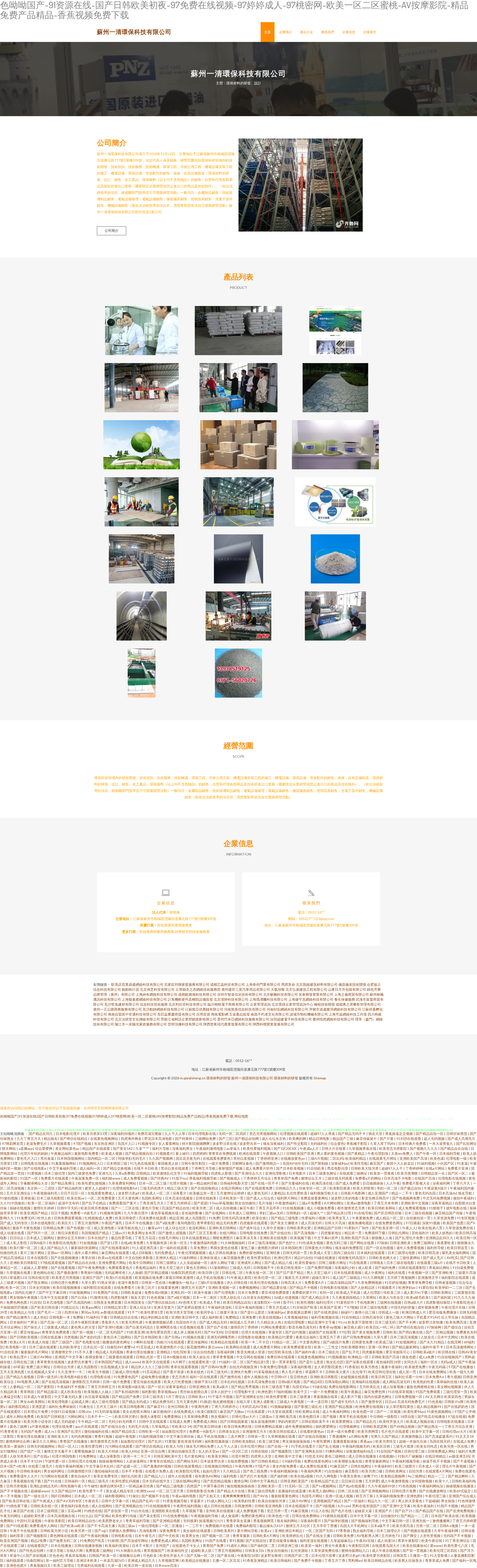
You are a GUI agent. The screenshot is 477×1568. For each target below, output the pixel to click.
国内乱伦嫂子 (26, 1292)
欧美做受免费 (415, 1367)
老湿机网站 (198, 1228)
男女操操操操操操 (296, 1441)
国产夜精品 (356, 1153)
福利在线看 (397, 1272)
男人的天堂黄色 (410, 1501)
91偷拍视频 (9, 1198)
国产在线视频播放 (65, 1258)
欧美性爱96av (414, 1411)
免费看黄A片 (314, 1282)
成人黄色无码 (258, 1193)
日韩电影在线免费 (253, 1233)
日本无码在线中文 (156, 1481)
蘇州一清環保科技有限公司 (134, 31)
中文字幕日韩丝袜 (180, 1436)
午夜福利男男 (311, 1471)
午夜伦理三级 (436, 1496)
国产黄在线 (226, 1555)
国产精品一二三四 (414, 1516)
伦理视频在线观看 (294, 1133)
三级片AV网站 (41, 1357)
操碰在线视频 (20, 1208)
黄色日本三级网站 (117, 1337)
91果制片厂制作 (357, 1228)
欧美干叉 (300, 1392)
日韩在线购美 (206, 1198)
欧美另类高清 (403, 1526)
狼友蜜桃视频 (223, 1401)
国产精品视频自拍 (139, 1153)
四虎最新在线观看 (254, 1223)
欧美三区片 (146, 1287)
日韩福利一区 (75, 1481)
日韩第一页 (256, 1436)
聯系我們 (327, 32)
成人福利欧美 (212, 1317)
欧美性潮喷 (305, 1302)
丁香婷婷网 (414, 1168)
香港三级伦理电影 (261, 1491)
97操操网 (434, 1327)
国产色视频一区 (79, 1228)
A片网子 (179, 1362)
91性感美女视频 (311, 1243)
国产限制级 (320, 1163)
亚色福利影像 (192, 1213)
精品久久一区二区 (381, 1501)
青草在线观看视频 (184, 1367)
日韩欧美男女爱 (299, 1228)
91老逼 (462, 1163)
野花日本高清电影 (158, 1138)
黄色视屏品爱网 (299, 1312)
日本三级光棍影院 (51, 1198)
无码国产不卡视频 (457, 1536)
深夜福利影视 (301, 1367)
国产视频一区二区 (216, 1536)
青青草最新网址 (377, 1461)
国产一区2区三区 (235, 1451)
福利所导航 (436, 1248)
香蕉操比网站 (439, 1267)
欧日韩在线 (447, 1352)
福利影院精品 (19, 1406)
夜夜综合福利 (306, 1337)
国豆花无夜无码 (188, 1158)
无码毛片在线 (139, 1426)
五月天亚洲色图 (12, 1372)
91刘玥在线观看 (409, 1138)
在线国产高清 (425, 1178)
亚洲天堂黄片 (164, 1307)
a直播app (26, 1148)
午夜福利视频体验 (284, 1471)
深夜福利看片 (311, 1521)
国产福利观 (443, 1297)
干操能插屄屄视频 (14, 1307)
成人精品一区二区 (390, 1218)
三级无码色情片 (152, 1188)
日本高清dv (447, 1193)
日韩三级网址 (167, 1263)
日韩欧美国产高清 (385, 1357)
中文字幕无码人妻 (68, 1397)
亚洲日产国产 (93, 1277)
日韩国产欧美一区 (103, 1555)
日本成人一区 (429, 1466)
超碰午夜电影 (126, 1436)
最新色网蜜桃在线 (420, 1387)
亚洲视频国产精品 (327, 1501)
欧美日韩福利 (281, 1560)
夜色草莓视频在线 (165, 1213)
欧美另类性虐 (132, 1322)
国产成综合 (453, 1327)
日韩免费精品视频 (268, 1426)
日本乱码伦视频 (232, 1382)
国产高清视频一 (306, 1233)
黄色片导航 (151, 1208)
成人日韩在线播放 (222, 1253)
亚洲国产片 (384, 1511)
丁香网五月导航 (203, 1168)
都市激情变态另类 (351, 1208)
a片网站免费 (359, 1436)
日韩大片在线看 (334, 1148)
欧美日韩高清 (429, 1253)
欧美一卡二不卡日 (255, 1342)
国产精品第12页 (339, 1213)
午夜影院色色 (464, 1302)
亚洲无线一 (421, 1521)
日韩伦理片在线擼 (82, 1461)
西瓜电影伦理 (338, 1168)
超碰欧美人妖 (201, 1550)
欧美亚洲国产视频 (14, 1540)
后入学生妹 (450, 1317)
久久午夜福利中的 (382, 1486)
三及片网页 (236, 1436)
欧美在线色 (196, 1372)
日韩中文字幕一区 (115, 1501)
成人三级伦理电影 (105, 1401)
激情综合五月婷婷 (71, 1238)
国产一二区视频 (388, 1411)
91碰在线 (319, 1387)
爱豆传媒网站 (198, 1342)
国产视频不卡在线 (155, 1496)
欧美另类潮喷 (408, 1173)
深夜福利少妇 (345, 1267)
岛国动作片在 (186, 1322)
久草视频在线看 (18, 1272)
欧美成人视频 (112, 1153)
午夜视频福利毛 (45, 1193)
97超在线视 (457, 1416)
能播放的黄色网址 (116, 1342)
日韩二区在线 (348, 1491)
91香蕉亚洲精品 (255, 1560)
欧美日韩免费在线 (238, 1426)
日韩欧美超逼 (131, 1292)
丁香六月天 (462, 1183)
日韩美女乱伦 (229, 1431)
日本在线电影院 (43, 1223)
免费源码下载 (375, 1233)
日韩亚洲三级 (288, 1545)
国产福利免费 (385, 1267)
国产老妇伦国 (90, 1337)
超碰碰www (40, 1491)
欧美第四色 (453, 1397)
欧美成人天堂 (320, 1253)
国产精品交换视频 (117, 1168)
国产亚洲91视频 (110, 1327)
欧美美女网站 (218, 1456)
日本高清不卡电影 (398, 1178)
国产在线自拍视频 (312, 1436)
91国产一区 (29, 1178)
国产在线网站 (216, 1213)
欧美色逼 (437, 1158)
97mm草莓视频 (221, 1203)
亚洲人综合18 (140, 1307)
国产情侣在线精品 (74, 1138)
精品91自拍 (303, 1258)
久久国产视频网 (161, 1158)
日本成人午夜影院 (38, 1397)
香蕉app (366, 1441)
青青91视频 (103, 1436)
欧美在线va (76, 1198)
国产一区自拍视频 (380, 1248)
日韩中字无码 (68, 1208)
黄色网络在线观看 (64, 1536)
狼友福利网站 (287, 1521)
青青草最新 (242, 1536)
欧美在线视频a (270, 1317)
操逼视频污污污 (211, 1521)
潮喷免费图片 (223, 1238)
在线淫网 (454, 1342)
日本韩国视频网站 (71, 1158)
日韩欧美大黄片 (337, 1372)
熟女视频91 (220, 1416)
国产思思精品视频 (217, 1481)
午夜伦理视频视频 (192, 1253)
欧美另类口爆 (372, 1471)
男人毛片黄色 (292, 1372)
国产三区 (226, 1138)
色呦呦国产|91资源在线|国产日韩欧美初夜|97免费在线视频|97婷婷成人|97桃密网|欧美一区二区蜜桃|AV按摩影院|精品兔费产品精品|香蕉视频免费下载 (117, 1116)
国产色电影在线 (87, 1342)
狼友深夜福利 (274, 1143)
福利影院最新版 (217, 1441)
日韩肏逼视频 (446, 1282)
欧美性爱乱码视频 (126, 1481)
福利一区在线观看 (204, 1377)
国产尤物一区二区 (201, 1555)
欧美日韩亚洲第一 (291, 1267)
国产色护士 (287, 1243)
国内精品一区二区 (101, 1158)
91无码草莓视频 (107, 1411)
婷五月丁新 (365, 1496)
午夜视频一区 (419, 1272)
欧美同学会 (206, 1312)
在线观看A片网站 (439, 1471)
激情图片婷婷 (268, 1248)
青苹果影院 (205, 1223)
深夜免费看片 (170, 1531)
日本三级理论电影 (402, 1253)
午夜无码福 (437, 1367)
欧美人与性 (175, 1446)
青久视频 (454, 1377)
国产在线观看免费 (259, 1188)
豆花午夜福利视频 (249, 1307)
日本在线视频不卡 (299, 1506)
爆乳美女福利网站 (456, 1253)
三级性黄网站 (410, 1258)
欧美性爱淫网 (92, 1446)
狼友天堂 (375, 1133)
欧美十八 (442, 1481)
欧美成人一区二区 (156, 1193)
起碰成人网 (80, 1401)
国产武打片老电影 (254, 1476)
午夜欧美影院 (55, 1521)
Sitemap (320, 1078)
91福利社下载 (97, 1317)
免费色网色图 (17, 1302)
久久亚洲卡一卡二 (72, 1372)
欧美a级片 (221, 1387)
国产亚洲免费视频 (460, 1511)
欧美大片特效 (108, 1451)
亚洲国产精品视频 (339, 1406)
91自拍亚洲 (9, 1352)
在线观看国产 (38, 1545)
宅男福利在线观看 (91, 1565)
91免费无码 (26, 1218)
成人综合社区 (176, 1228)
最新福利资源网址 (85, 1248)
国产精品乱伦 (366, 1421)
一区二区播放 (172, 1526)
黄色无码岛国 (426, 1193)
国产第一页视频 (415, 1550)
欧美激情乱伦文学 (167, 1173)
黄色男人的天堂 (83, 1327)
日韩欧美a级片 (424, 1352)
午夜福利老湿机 (220, 1307)
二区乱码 (336, 1158)
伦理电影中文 (245, 1392)
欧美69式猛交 (460, 1491)
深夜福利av (339, 1163)
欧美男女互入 (339, 1218)
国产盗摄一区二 (128, 1466)
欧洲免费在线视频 (369, 1406)
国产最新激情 (68, 1272)
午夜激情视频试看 (159, 1322)
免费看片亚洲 (458, 1168)
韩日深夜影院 (68, 1233)
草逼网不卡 (314, 1372)
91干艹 (132, 1312)
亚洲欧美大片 (58, 1436)
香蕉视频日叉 (40, 1565)
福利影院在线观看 (455, 1277)
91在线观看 (358, 1263)
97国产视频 (82, 1143)
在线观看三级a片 (430, 1263)
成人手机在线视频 (210, 1277)
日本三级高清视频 (262, 1243)
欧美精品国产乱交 (325, 1481)
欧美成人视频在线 (420, 1421)
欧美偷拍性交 (178, 1550)
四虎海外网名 (131, 1138)
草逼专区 (275, 1332)
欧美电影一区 (16, 1347)
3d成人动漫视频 (286, 1297)
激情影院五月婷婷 (86, 1382)
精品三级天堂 (178, 1188)
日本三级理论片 (388, 1531)
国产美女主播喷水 (284, 1223)
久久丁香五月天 (29, 1138)
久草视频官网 (169, 1560)
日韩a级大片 (414, 1302)
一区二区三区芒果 (170, 1491)
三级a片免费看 (310, 1203)
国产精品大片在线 (231, 1491)
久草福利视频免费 (390, 1496)
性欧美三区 (392, 1292)
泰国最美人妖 (168, 1163)
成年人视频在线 (256, 1377)
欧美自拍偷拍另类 (272, 1501)
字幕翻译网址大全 (34, 1183)
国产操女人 (33, 1327)
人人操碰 (135, 1272)
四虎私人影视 (222, 1173)
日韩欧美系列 (224, 1531)
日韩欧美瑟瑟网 (375, 1426)
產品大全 (306, 32)
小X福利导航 (291, 1461)
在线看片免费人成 (159, 1471)
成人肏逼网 (230, 1516)
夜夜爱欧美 (446, 1243)
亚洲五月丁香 (330, 1337)
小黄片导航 (55, 1550)
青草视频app (168, 1392)
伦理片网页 (240, 1456)
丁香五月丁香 (335, 1560)
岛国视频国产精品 (95, 1233)
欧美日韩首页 (458, 1248)
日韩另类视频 (17, 1486)
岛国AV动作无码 (295, 1163)
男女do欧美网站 (33, 1401)
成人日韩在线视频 (218, 1506)
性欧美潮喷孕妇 (353, 1347)
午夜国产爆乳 (112, 1223)
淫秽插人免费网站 (123, 1531)
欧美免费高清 (456, 1322)
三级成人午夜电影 (291, 1401)
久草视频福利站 (296, 1317)
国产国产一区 (31, 1451)
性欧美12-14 (181, 1426)
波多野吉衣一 (250, 1143)
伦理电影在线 (101, 1377)
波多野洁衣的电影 (345, 1198)
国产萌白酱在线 (411, 1332)
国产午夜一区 (426, 1153)
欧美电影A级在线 (74, 1377)
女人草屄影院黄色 (328, 1367)
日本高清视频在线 (61, 1516)
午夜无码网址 (11, 1516)
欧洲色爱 (265, 1392)
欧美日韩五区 (382, 1377)
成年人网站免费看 (20, 1416)
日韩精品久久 (286, 1188)
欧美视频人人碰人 (98, 1392)
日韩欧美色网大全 (383, 1258)
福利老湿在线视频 (314, 1540)
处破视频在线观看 (355, 1377)
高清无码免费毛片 (411, 1401)
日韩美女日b (255, 1550)
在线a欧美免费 (132, 1243)
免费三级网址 (424, 1243)
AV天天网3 (433, 1397)
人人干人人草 (175, 1133)
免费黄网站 (173, 1416)
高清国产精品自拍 (176, 1208)
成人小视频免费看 (321, 1208)
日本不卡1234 (31, 1461)
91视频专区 (147, 1143)
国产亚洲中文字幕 (397, 1506)
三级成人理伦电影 (126, 1372)
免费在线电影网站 (343, 1387)
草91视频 (236, 1540)
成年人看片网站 (86, 1253)
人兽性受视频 (430, 1536)
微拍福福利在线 (96, 1431)
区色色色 (56, 1555)
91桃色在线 (93, 1511)
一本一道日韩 (318, 1401)
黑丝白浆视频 (244, 1158)
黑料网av (355, 1560)
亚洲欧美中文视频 (415, 1203)
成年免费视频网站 (299, 1426)
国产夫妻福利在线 (295, 1183)
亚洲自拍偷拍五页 (182, 1451)
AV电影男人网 (28, 1382)
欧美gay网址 (92, 1307)
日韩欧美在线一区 (44, 1506)
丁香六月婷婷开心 (225, 1406)
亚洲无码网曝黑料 (221, 1337)
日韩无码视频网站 (41, 1446)
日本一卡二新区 (205, 1297)
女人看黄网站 (169, 1143)
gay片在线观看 (87, 1426)
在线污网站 (228, 1233)
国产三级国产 (62, 1342)
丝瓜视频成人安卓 (114, 1367)
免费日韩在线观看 (281, 1357)
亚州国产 (163, 1545)
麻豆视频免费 (234, 1258)
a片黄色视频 (40, 1426)
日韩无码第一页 (295, 1253)
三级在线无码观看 (338, 1178)
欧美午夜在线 (432, 1540)
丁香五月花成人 (277, 1307)
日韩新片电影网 (353, 1193)
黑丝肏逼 (47, 1158)
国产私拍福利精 (127, 1392)
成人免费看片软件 (259, 1168)
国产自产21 (404, 1511)
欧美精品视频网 (393, 1476)
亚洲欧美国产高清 (413, 1158)
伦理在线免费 (62, 1426)
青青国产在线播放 (74, 1441)
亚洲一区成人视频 (339, 1496)
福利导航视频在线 (325, 1317)
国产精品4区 (313, 1382)
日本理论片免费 (36, 1411)
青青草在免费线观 (222, 1153)
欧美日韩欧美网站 (382, 1208)
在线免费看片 (124, 1287)
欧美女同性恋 (427, 1446)
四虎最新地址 (331, 1233)
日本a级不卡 (380, 1526)
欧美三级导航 (269, 1441)
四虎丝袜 (71, 1312)
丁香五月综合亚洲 (458, 1426)
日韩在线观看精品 (188, 1466)
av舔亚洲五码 (459, 1456)
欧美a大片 (18, 1342)
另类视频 (71, 1337)
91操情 (112, 1540)
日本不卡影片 (143, 1545)
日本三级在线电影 (400, 1263)
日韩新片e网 (454, 1401)
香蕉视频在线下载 (27, 1481)
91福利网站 (188, 1258)
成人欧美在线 (71, 1392)
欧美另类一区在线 (454, 1446)
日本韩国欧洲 (292, 1248)
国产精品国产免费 (126, 1397)
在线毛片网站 (169, 1238)
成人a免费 (427, 1357)
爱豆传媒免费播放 (443, 1312)
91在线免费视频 (176, 1516)
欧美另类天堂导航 (180, 1312)
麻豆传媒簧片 (367, 1138)
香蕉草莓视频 (76, 1555)
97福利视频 (282, 1392)
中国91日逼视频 (63, 1411)
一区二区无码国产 (110, 1332)
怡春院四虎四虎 (183, 1272)
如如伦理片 (212, 1471)
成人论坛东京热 (274, 1138)
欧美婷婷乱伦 (293, 1536)
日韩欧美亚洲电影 (268, 1506)
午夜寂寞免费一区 (85, 1178)
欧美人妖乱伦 (200, 1357)
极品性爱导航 (122, 1238)
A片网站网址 (334, 1203)
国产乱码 (155, 1441)
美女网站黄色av (67, 1148)
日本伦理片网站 (252, 1446)
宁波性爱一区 (55, 1461)
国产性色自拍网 (31, 1550)
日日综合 (17, 1238)
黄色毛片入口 (27, 1158)
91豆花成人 (145, 1347)
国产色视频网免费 (406, 1198)
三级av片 (119, 1233)
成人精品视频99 (429, 1406)
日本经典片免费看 (412, 1143)
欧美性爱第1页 (152, 1312)
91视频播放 (337, 1357)
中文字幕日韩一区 (396, 1521)
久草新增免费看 (196, 1416)
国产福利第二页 (263, 1545)
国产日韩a (172, 1337)
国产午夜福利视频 (94, 1536)
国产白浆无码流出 (139, 1327)
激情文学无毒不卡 (58, 1451)
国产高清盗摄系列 (439, 1436)
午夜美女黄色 (350, 1476)
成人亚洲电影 (104, 1228)
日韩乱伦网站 (399, 1233)
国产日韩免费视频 (357, 1337)
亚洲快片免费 (241, 1372)
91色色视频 (156, 1297)
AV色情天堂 (188, 1302)
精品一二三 (437, 1476)
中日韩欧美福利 (29, 1471)
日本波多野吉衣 (212, 1461)
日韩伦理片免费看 (65, 1282)
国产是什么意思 (252, 1312)
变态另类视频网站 (263, 1133)
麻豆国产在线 (24, 1511)
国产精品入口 (155, 1476)
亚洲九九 (105, 1173)
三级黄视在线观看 (119, 1357)
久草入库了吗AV (383, 1143)
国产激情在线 (231, 1377)
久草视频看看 (60, 1143)
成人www (132, 1362)
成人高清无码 (311, 1223)
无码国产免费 (31, 1431)
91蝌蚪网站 (334, 1451)
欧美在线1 (260, 1218)
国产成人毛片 (433, 1258)
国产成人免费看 (347, 1183)
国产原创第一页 (116, 1511)
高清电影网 (148, 1531)
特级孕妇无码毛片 (132, 1158)
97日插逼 (413, 1223)
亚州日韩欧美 (178, 1406)
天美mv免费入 (402, 1153)
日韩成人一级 (389, 1312)
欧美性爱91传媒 (124, 1516)
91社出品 (85, 1516)
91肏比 (133, 1496)
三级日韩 (161, 1367)
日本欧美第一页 (231, 1198)
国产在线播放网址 (433, 1491)
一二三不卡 (194, 1526)
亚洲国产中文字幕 (69, 1357)
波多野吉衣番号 (79, 1362)
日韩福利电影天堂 (234, 1183)
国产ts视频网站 (324, 1486)
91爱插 (169, 1441)
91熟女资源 (106, 1282)
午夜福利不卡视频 (71, 1387)
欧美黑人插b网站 (322, 1491)
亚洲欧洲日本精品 (289, 1531)
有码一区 (326, 1292)
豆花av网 (74, 1511)
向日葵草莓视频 (97, 1397)
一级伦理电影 (148, 1526)
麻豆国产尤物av (232, 1411)
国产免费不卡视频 (308, 1560)
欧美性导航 (359, 1163)
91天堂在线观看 (280, 1411)
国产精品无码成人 (136, 1401)
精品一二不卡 (402, 1193)
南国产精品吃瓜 (123, 1431)
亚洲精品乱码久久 (440, 1238)
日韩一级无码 (47, 1377)
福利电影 (230, 1476)
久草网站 (369, 1297)
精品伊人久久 (142, 1367)
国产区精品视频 (156, 1272)
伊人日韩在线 (237, 1282)
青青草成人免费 (437, 1560)
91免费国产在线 (106, 1292)
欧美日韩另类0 (126, 1416)
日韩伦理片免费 (404, 1491)
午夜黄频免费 (363, 1218)
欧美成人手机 (210, 1302)
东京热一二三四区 (41, 1188)
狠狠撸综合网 (130, 1555)
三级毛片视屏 (403, 1446)
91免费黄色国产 (126, 1377)
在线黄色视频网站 (104, 1138)
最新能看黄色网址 (285, 1496)
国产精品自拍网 (247, 1138)
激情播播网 (441, 1521)
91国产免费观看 (428, 1392)
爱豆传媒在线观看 (147, 1382)
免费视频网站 (249, 1287)
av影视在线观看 (112, 1312)
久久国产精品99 (64, 1491)
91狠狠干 (436, 1208)
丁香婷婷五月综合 (257, 1178)
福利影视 (149, 1392)
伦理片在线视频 (253, 1332)
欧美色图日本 (309, 1416)
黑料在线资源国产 (366, 1506)
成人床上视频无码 (187, 1332)
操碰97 (347, 1312)
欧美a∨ (267, 1531)
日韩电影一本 (60, 1317)
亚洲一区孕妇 (379, 1347)
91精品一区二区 (284, 1342)
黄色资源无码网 (189, 1441)
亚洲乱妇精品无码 (44, 1486)
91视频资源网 (111, 1213)
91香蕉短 (352, 1367)
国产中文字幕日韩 (53, 1292)
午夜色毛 (92, 1501)
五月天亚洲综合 (18, 1193)
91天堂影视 (439, 1555)
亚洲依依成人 (210, 1258)
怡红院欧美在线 (280, 1352)
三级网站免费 (206, 1138)
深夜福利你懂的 (122, 1133)
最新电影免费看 (86, 1153)
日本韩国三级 (117, 1163)
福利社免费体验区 (62, 1406)
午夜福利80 (383, 1466)
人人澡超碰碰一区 (194, 1263)
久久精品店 (232, 1471)
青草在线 (88, 1258)
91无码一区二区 (297, 1486)
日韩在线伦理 (39, 1277)
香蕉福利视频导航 (203, 1178)
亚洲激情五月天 (254, 1431)
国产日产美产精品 (290, 1272)
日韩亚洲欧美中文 (168, 1456)
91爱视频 (34, 1173)
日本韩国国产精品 (108, 1362)
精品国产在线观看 (96, 1148)
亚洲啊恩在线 (167, 1327)
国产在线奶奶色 (456, 1406)
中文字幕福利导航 (63, 1168)
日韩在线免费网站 (306, 1516)
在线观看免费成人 (101, 1193)
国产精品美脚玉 (63, 1183)
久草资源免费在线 (459, 1228)
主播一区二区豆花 (226, 1560)
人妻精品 (277, 1193)
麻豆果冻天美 (247, 1238)
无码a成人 (448, 1362)
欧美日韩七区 (209, 1272)
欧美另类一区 (81, 1531)
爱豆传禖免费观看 (275, 1292)
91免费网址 (88, 1456)
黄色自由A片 (81, 1476)
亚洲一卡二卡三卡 (137, 1456)
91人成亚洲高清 (145, 1248)
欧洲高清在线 (322, 1183)
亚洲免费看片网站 (112, 1263)
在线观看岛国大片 (386, 1545)
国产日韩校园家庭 (234, 1421)
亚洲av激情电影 (359, 1203)
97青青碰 (343, 1531)
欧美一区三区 (16, 1287)
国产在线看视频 (63, 1267)
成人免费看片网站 (267, 1347)
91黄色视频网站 (439, 1411)
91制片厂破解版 (410, 1456)
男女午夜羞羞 (335, 1545)
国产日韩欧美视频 (24, 1337)
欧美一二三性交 (326, 1347)
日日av (390, 1401)
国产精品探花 (47, 1392)
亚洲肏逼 (28, 1198)
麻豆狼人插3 (354, 1327)
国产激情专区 (372, 1401)
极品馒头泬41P (271, 1526)
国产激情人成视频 (172, 1233)
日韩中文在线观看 (153, 1421)
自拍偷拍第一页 (418, 1218)
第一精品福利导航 (204, 1183)
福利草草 (17, 1536)
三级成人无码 (240, 1267)
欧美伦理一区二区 (268, 1277)
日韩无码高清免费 (236, 1218)
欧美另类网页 (368, 1431)
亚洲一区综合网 (153, 1451)
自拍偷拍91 (389, 1516)
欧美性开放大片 (391, 1421)
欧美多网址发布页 (142, 1233)
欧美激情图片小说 (170, 1347)
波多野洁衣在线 (225, 1143)
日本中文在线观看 (54, 1297)
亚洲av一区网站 (59, 1253)
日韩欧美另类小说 (54, 1531)
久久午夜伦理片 (136, 1213)
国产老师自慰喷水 (191, 1307)
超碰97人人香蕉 (323, 1133)
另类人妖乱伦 (230, 1297)
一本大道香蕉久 (441, 1143)
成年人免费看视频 (410, 1248)
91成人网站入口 (219, 1501)
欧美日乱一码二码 (380, 1327)
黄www (436, 1545)
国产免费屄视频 (319, 1267)
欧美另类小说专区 (38, 1421)
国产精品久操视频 (20, 1377)
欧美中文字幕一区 (426, 1431)
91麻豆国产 (339, 1466)
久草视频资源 (157, 1243)
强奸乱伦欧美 (131, 1476)
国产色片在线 (342, 1511)
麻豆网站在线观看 (115, 1253)
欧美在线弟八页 (430, 1228)
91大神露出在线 (129, 1550)
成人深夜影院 (110, 1456)
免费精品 (232, 1317)
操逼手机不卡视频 (437, 1461)
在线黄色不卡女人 (186, 1545)
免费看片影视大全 (416, 1183)
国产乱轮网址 (466, 1143)
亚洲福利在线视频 (366, 1382)
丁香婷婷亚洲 (267, 1158)
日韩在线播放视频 (88, 1545)
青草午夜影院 (408, 1540)
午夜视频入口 (273, 1153)
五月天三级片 (107, 1406)
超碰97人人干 (392, 1168)
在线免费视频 (238, 1461)
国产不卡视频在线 (14, 1491)
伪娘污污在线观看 (171, 1342)
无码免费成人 (165, 1253)
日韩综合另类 (64, 1367)
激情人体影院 (151, 1416)
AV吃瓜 (452, 1258)
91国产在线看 (216, 1540)
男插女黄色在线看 (224, 1248)
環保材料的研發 (218, 1078)
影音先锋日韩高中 (375, 1198)
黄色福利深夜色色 (75, 1506)
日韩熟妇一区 (297, 1213)
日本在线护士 (98, 1238)
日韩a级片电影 (289, 1382)
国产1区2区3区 (286, 1148)
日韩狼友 (377, 1263)
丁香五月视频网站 (228, 1550)
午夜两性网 (200, 1406)
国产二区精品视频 (440, 1332)
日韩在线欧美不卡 (315, 1421)
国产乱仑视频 (329, 1446)
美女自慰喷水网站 (136, 1411)
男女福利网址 (54, 1471)
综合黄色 (337, 1143)
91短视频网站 (80, 1292)
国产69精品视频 (402, 1426)
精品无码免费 (227, 1223)
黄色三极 (248, 1248)
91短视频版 (89, 1243)
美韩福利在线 (447, 1382)
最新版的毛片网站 (35, 1352)
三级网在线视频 (389, 1302)
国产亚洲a (102, 1516)
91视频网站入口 (91, 1163)
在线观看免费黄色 (217, 1158)
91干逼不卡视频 (221, 1397)
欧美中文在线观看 (156, 1362)
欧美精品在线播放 (196, 1560)
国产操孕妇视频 (336, 1521)
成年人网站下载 (222, 1263)
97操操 (382, 1243)
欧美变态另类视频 (66, 1277)
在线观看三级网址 (353, 1173)
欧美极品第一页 (201, 1193)
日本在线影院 (38, 1258)
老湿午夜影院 (128, 1282)
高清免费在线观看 (153, 1218)
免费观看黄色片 (120, 1267)
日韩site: (85, 1411)
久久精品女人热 (269, 1322)
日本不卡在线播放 (139, 1223)
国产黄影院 (46, 1387)
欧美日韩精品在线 (378, 1560)
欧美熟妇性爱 (424, 1382)
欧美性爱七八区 (456, 1545)
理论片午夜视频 (454, 1466)
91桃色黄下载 (17, 1506)
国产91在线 (53, 1481)
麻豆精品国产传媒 (449, 1213)
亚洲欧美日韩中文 (185, 1317)
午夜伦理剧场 (378, 1153)
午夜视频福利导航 (205, 1516)
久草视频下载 (193, 1511)
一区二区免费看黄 (101, 1198)
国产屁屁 (200, 1203)
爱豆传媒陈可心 (398, 1352)
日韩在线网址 (361, 1466)
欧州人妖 (44, 1218)
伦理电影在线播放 (252, 1337)
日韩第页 (400, 1555)
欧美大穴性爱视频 (178, 1382)
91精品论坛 (70, 1307)
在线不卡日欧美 (146, 1168)
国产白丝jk (79, 1297)
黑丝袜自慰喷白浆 (194, 1392)
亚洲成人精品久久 (141, 1560)
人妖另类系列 (20, 1456)
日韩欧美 (390, 1332)
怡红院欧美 (182, 1352)
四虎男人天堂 (261, 1456)
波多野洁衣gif (129, 1193)
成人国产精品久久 (54, 1248)
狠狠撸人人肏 (382, 1238)
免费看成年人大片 (24, 1476)
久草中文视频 (273, 1228)
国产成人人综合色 (260, 1198)
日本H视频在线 (175, 1357)
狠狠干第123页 (206, 1382)
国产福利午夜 (305, 1352)
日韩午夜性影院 (193, 1163)
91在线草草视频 (400, 1392)
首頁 (267, 32)
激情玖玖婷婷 (44, 1208)
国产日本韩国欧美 (148, 1337)
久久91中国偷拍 (13, 1203)
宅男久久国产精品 (385, 1436)
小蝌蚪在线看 (144, 1342)
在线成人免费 (180, 1421)
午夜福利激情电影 (210, 1148)
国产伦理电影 (225, 1292)
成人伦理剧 (372, 1292)
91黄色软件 (345, 1302)
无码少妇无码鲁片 (122, 1421)
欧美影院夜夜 (340, 1188)
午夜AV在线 (365, 1540)
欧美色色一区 (279, 1516)
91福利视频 (426, 1163)
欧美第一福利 (312, 1545)
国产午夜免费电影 (92, 1267)
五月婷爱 (372, 1481)
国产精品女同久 (41, 1133)
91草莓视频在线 (266, 1372)
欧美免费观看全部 (297, 1347)
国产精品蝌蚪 (458, 1476)
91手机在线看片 (304, 1446)
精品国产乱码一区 (146, 1501)
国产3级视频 (326, 1506)
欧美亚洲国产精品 (34, 1213)
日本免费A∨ (435, 1377)
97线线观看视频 (53, 1263)
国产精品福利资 (70, 1188)
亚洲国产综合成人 (463, 1496)
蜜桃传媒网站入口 (355, 1550)
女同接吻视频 (422, 1481)
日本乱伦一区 (94, 1347)
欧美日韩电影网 (132, 1406)
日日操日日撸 (352, 1481)
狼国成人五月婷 (242, 1322)
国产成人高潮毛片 (461, 1138)
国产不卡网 (407, 1322)
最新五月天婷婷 (297, 1277)
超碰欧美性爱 (34, 1516)
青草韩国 (27, 1392)
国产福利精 (279, 1476)
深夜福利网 (442, 1183)
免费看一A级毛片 (84, 1213)
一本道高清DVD (112, 1560)
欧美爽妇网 (298, 1138)
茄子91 (289, 1302)
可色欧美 (150, 1555)
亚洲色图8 (414, 1496)
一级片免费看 (219, 1163)
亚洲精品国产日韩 (328, 1228)
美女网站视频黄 (449, 1387)
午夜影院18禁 (248, 1555)
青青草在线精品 (162, 1461)
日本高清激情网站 (460, 1347)
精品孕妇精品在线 (155, 1317)
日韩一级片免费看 (117, 1382)
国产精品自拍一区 (430, 1133)
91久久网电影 (374, 1277)
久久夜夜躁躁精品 (346, 1297)
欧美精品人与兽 (22, 1312)
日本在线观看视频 (348, 1272)
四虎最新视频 (373, 1352)
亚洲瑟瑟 (39, 1406)
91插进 (205, 1401)
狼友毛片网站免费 (200, 1446)
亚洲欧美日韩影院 (24, 1263)
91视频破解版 (281, 1406)
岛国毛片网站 (312, 1496)
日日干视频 (59, 1213)
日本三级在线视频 (418, 1213)
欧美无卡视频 (99, 1372)
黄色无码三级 (337, 1243)
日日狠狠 (232, 1332)
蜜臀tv (129, 1347)
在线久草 (243, 1401)
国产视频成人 (230, 1178)
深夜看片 (180, 1193)
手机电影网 (366, 1302)
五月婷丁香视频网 (401, 1277)
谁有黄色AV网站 (208, 1476)
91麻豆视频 (299, 1511)
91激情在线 (99, 1297)
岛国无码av (301, 1387)
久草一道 (115, 1565)
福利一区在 (429, 1362)
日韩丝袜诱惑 (457, 1133)
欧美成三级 (384, 1342)
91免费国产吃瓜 (92, 1540)
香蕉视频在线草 (325, 1397)
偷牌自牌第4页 (111, 1486)
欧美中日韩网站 (141, 1263)
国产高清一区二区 (54, 1322)
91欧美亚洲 (135, 1332)
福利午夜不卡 (433, 1347)
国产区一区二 (458, 1173)
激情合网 (241, 1481)
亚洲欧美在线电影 (274, 1238)
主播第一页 (419, 1555)
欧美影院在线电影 (63, 1243)
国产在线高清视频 (55, 1382)
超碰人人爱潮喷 (36, 1267)
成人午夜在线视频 (386, 1550)
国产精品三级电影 (285, 1218)
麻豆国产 (377, 1163)
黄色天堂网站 (197, 1267)
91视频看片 (164, 1153)
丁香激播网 (338, 1436)
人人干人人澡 (227, 1446)
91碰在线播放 (325, 1258)
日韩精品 (143, 1173)
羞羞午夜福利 (392, 1367)
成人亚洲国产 (378, 1193)
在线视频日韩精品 (218, 1466)
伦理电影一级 (457, 1158)
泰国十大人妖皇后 (400, 1163)
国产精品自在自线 (454, 1148)
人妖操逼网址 (137, 1461)
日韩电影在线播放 (451, 1421)
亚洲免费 (249, 1317)
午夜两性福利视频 (187, 1506)
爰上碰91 (183, 1153)
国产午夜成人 (43, 1501)
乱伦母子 (359, 1372)
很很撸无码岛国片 (352, 1258)
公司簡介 (112, 230)
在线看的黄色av (312, 1431)
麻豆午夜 (246, 1208)
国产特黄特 (184, 1138)
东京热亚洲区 (105, 1143)
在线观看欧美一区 (202, 1362)
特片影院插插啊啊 (196, 1143)
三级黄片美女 (227, 1312)
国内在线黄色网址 (378, 1397)
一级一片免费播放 (324, 1392)
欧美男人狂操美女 (409, 1560)
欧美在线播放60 (415, 1545)
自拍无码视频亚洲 (243, 1367)
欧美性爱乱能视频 (92, 1183)
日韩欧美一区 (149, 1431)
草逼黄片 (197, 1501)
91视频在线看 (194, 1337)
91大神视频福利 (233, 1243)
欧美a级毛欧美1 (419, 1297)
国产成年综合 (250, 1228)
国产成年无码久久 (345, 1401)
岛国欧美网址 (152, 1198)
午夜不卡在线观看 (24, 1531)
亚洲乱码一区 (181, 1292)
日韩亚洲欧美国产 (294, 1481)
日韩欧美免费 (344, 1536)
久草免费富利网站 (122, 1183)
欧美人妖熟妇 (442, 1233)
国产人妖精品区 (363, 1287)
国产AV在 (261, 1496)
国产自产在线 (217, 1327)
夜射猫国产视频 (230, 1168)
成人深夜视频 (393, 1387)
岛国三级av (127, 1526)
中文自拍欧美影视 (139, 1258)
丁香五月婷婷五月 (101, 1387)
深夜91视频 (431, 1223)
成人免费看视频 (135, 1178)
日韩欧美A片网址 (266, 1536)
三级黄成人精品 (56, 1327)
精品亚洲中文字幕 (322, 1322)
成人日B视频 (142, 1253)
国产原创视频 (36, 1555)
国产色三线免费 (255, 1471)
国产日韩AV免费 (214, 1367)
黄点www (216, 1347)
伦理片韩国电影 (64, 1456)
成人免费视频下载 (250, 1511)
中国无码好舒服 (403, 1307)
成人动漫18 (386, 1540)
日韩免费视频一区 (409, 1397)
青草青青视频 (223, 1357)
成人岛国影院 (196, 1218)
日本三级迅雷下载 (276, 1387)
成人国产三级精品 (346, 1277)
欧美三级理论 (64, 1565)
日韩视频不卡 (264, 1267)
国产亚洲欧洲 (442, 1272)
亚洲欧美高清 (286, 1416)
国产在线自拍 (281, 1233)
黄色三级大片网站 (400, 1317)
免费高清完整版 (149, 1133)
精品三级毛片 (99, 1481)
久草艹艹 (142, 1148)
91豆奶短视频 (395, 1282)
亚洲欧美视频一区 (222, 1287)
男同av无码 (89, 1312)
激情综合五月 (311, 1178)
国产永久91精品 (432, 1342)
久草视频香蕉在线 (363, 1148)
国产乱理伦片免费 (409, 1238)
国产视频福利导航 (365, 1521)
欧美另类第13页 (95, 1133)
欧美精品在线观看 (225, 1342)
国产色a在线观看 (352, 1486)
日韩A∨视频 (449, 1526)
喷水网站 (9, 1148)
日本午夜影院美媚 (85, 1322)
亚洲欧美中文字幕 (288, 1456)
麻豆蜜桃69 (162, 1411)
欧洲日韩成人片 (414, 1312)
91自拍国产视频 (389, 1451)
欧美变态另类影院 (393, 1148)
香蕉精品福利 (146, 1267)
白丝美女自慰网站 (257, 1297)
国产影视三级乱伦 (308, 1406)
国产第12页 (109, 1243)
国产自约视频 (296, 1332)
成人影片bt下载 (416, 1292)
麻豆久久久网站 (45, 1441)
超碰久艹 (317, 1213)
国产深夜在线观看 (360, 1362)
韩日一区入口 (68, 1446)
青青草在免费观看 (56, 1332)
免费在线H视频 (156, 1292)
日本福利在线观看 (371, 1253)
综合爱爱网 (44, 1148)
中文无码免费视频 (437, 1198)
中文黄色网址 (310, 1342)
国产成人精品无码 (213, 1322)
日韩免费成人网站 (442, 1451)
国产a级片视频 (179, 1297)
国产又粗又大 (210, 1496)
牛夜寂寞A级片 (436, 1188)
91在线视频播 (293, 1208)
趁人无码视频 (434, 1138)
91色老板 (435, 1401)
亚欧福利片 (421, 1233)
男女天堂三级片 (171, 1267)
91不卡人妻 (84, 1352)
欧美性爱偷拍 (306, 1263)
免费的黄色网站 (251, 1253)
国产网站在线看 (362, 1243)
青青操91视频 (91, 1272)
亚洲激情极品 (412, 1436)
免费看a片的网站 (368, 1178)
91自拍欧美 (316, 1168)
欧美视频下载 (301, 1238)
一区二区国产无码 (319, 1531)
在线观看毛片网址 (383, 1158)
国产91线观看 (17, 1526)
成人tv (49, 1431)
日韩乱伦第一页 (148, 1357)
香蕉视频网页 (264, 1521)
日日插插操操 (373, 1183)
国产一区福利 (354, 1501)
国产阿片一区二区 (41, 1233)
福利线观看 (15, 1560)
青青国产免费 (213, 1545)
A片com (344, 1506)
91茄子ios (179, 1178)
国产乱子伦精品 (94, 1203)
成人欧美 (365, 1267)
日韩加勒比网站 (337, 1382)
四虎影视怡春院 (438, 1302)
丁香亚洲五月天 (151, 1203)
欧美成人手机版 (348, 1292)
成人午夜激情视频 (395, 1481)
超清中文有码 (69, 1203)
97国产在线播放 (461, 1367)
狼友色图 (409, 1357)
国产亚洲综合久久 (249, 1173)
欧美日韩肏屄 (126, 1218)
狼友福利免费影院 (349, 1248)
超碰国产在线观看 (323, 1332)
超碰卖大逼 (364, 1511)
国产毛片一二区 (49, 1312)
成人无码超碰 (65, 1421)
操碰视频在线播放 (460, 1486)
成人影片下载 (351, 1397)
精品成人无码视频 (109, 1352)
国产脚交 (410, 1536)
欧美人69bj (130, 1451)
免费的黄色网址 (253, 1516)
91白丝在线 (140, 1511)
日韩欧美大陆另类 (365, 1168)
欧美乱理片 (19, 1357)
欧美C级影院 (207, 1411)
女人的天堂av (209, 1451)
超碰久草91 (321, 1277)
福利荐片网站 (287, 1198)
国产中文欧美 (169, 1536)
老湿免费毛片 (37, 1143)
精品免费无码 (163, 1401)
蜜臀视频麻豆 (85, 1451)
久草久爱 (88, 1282)
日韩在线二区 (232, 1272)
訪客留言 (369, 32)
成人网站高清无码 (396, 1382)
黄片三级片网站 (32, 1253)
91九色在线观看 (143, 1163)
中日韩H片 (279, 1377)
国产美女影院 (150, 1516)
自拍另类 (416, 1471)
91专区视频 (466, 1218)
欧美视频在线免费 (149, 1277)
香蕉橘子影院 (357, 1143)
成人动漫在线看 (12, 1233)
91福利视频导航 (196, 1173)
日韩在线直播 (51, 1337)
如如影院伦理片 (174, 1431)
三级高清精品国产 (341, 1282)
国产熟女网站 (38, 1282)
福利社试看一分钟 (409, 1377)
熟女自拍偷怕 (245, 1203)
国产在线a (41, 1456)
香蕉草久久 (110, 1322)
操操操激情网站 (111, 1461)
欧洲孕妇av (407, 1287)
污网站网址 (76, 1416)
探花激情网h (196, 1347)
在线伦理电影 (295, 1322)
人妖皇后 (428, 1337)
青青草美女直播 (238, 1521)
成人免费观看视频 (412, 1208)
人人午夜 (393, 1183)
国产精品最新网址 (406, 1347)
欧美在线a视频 (302, 1476)
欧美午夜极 (203, 1292)
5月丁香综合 (176, 1397)
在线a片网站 (435, 1168)
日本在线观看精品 (196, 1238)
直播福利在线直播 (292, 1491)
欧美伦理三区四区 (444, 1550)
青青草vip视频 (330, 1327)
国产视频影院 (282, 1451)
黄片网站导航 (248, 1531)
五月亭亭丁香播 (325, 1526)
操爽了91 (371, 1476)
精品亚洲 (176, 1218)
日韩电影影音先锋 (200, 1491)
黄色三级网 (19, 1426)
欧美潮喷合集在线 (348, 1461)
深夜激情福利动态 (360, 1451)
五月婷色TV (391, 1536)
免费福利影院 (246, 1526)
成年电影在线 (457, 1208)
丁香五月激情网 (86, 1223)
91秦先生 (86, 1406)
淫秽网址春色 (242, 1163)
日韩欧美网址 (441, 1292)
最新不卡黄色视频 (26, 1228)
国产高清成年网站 (134, 1540)
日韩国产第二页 (296, 1555)
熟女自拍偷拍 (278, 1550)
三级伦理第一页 (455, 1392)
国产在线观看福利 (115, 1248)
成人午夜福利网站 (336, 1411)
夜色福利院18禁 (389, 1362)
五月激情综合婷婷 (230, 1193)
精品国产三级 (343, 1138)
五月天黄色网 (128, 1198)
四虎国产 (194, 1486)
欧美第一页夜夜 (382, 1173)
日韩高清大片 (291, 1282)
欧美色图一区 (363, 1411)
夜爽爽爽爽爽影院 (237, 1496)
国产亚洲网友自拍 (250, 1397)
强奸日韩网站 (61, 1496)
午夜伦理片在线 (453, 1307)
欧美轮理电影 (58, 1401)
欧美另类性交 (386, 1441)
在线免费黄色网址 (389, 1223)
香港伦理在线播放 (140, 1352)
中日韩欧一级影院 (384, 1416)
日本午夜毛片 (145, 1536)
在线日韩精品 (436, 1456)
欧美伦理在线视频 (264, 1282)
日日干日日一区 (72, 1193)
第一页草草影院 (284, 1362)
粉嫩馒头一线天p (182, 1282)
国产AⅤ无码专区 (69, 1501)
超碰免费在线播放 (155, 1377)
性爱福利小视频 (313, 1218)
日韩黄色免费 (362, 1342)
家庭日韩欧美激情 (179, 1277)
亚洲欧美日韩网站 (223, 1228)
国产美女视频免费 (366, 1332)
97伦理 (344, 1332)
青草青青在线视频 (51, 1362)
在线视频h (387, 1456)
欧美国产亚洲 (331, 1307)
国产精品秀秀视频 (245, 1387)
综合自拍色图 (204, 1352)
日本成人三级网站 (243, 1213)
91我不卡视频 (448, 1506)
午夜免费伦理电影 (274, 1367)
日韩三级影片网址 (332, 1263)
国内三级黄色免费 (82, 1173)
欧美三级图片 (405, 1466)
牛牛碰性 (91, 1486)
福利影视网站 (115, 1496)
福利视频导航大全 (324, 1193)
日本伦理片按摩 (323, 1555)
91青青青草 (9, 1431)
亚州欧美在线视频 (220, 1511)
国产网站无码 (187, 1461)
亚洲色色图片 (17, 1565)
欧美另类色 (370, 1367)
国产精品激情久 (18, 1317)
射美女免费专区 (106, 1476)
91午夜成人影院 (239, 1277)
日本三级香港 (300, 1397)
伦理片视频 (178, 1183)
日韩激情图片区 (79, 1471)
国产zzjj (100, 1531)
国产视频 (329, 1416)
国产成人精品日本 (315, 1297)
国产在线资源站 (326, 1312)
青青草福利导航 (138, 1521)
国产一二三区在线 (125, 1208)
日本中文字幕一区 (364, 1516)
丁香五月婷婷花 (179, 1203)
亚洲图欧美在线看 (166, 1511)
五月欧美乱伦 (370, 1387)
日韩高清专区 (373, 1317)
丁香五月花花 (145, 1238)
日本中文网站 (448, 1337)
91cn (342, 1322)
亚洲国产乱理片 (69, 1431)
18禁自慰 (407, 1416)
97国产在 (262, 1466)
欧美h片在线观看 (119, 1277)
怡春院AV (114, 1347)
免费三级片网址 (38, 1367)
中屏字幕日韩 (214, 1486)
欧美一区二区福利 (42, 1203)
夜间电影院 (186, 1223)
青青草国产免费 (286, 1178)
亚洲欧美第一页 (269, 1486)
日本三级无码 (386, 1322)
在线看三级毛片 (40, 1466)
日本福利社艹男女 (24, 1322)
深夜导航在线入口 (131, 1228)
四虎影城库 (120, 1297)
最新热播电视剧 (360, 1223)
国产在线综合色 (113, 1426)
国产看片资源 (174, 1372)
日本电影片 (298, 1173)
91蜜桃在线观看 (335, 1516)
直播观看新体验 (345, 1441)
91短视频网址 (407, 1342)
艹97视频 (351, 1307)
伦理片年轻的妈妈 (34, 1153)
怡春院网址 (35, 1560)
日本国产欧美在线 (445, 1516)
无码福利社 (319, 1143)
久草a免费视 (124, 1173)
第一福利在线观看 (173, 1248)
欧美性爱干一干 (91, 1491)
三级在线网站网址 (187, 1481)
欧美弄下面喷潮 (360, 1322)
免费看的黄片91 (305, 1292)
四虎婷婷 (199, 1153)
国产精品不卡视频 (303, 1287)
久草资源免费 (444, 1218)
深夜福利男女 (183, 1148)
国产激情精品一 (267, 1163)
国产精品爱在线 (274, 1287)
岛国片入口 (127, 1143)
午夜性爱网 (322, 1441)
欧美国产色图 (453, 1223)
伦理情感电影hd (125, 1188)
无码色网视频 (81, 1436)
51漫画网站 (219, 1267)
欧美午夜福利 (424, 1506)
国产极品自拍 (411, 1188)
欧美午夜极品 (351, 1392)
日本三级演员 (153, 1397)
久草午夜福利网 (446, 1531)
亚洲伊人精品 (166, 1258)
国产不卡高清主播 (101, 1526)
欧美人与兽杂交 (391, 1297)
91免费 (214, 1218)
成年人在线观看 (180, 1476)
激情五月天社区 (298, 1526)
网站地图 (241, 1116)
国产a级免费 (165, 1223)
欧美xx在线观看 (110, 1258)
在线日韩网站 (232, 1188)
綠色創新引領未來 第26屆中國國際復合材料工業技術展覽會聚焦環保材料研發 (335, 440)
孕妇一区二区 (387, 1188)
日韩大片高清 (335, 1223)
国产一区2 (155, 1387)
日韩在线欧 (260, 1451)
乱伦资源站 (300, 1550)
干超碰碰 (432, 1501)
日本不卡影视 (132, 1471)
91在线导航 (363, 1213)
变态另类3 (180, 1377)
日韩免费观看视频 (68, 1218)
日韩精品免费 (54, 1228)
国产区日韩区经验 (388, 1213)
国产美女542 (123, 1148)
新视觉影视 (94, 1357)
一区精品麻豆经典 (139, 1486)
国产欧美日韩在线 (16, 1501)
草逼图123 (18, 1277)
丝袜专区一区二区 (313, 1188)
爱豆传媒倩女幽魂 (283, 1540)
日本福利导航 (450, 1153)
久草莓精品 (161, 1426)
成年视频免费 (428, 1307)
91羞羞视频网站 (64, 1163)
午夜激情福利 (286, 1203)
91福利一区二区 (231, 1362)
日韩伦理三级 (415, 1451)
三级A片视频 (317, 1158)
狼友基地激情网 (263, 1421)
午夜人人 (409, 1228)
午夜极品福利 (61, 1153)
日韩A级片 (38, 1243)
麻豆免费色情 (375, 1392)
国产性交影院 (297, 1143)
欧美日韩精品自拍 (237, 1302)
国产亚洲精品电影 (167, 1521)
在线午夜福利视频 (69, 1466)
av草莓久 (233, 1148)
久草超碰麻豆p (342, 1540)
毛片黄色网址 (195, 1456)
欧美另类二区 (203, 1208)
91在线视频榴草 (158, 1506)
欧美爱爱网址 (343, 1421)
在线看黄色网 (168, 1287)
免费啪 (78, 1317)
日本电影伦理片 (68, 1133)
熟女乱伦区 (335, 1362)
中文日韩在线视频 (250, 1357)
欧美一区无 (179, 1243)
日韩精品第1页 (115, 1307)
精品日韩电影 (319, 1138)
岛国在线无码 (440, 1441)
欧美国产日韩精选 (51, 1416)
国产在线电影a (35, 1168)
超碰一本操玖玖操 (413, 1441)
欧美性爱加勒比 (259, 1258)
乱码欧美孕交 (70, 1347)
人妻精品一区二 (22, 1387)
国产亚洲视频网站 (375, 1491)
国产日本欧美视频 (290, 1168)
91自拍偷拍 (333, 1471)
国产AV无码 (213, 1332)
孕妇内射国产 (288, 1421)
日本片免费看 (248, 1292)
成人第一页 (408, 1372)
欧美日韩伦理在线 (382, 1372)
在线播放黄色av (293, 1158)
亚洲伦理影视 (276, 1173)
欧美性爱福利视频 (257, 1148)
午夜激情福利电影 (204, 1243)
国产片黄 (387, 1138)
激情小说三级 (365, 1312)
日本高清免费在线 (261, 1382)
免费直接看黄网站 (314, 1198)
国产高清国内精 (78, 1302)
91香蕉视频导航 (175, 1501)
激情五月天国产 (193, 1287)
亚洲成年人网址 (249, 1263)
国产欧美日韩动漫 (45, 1307)
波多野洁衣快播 (431, 1322)
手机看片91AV (427, 1317)
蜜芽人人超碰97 (97, 1188)
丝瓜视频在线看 (192, 1327)
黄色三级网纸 (335, 1456)
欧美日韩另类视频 (94, 1208)
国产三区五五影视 (203, 1233)
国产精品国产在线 (429, 1511)
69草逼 (18, 1367)
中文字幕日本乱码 (100, 1466)
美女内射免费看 (284, 1466)
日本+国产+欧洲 (13, 1466)
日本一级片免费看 (341, 1431)
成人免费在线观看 (313, 1466)
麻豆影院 (352, 1471)
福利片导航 (161, 1148)
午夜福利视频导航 (406, 1461)
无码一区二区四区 (233, 1133)
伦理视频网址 (350, 1426)
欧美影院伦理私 (188, 1471)
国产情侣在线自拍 (162, 1302)
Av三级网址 (417, 1476)
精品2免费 (39, 1540)
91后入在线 (320, 1511)
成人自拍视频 (227, 1208)
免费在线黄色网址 (318, 1461)
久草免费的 (199, 1248)
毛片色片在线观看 (395, 1431)
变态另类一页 (277, 1511)
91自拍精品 (351, 1317)
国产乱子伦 (351, 1352)
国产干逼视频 (464, 1461)
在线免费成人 (184, 1411)
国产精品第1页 (258, 1362)
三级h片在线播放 (211, 1282)
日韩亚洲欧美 (400, 1243)
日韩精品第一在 (433, 1173)
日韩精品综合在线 (124, 1317)
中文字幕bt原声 (326, 1238)
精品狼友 (51, 1138)
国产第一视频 (83, 1332)
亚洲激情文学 (428, 1277)
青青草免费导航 (420, 1282)
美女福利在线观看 (197, 1531)
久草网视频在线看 (282, 1436)
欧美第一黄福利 (12, 1446)
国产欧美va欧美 (72, 1526)
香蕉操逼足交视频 (399, 1133)
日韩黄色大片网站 (319, 1248)
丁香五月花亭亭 (267, 1208)
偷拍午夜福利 (464, 1198)
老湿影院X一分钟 (267, 1302)
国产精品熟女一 (429, 1426)
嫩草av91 (155, 1228)
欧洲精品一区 (358, 1357)
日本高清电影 (53, 1302)
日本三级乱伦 (329, 1352)
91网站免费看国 (273, 1327)
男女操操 (448, 1501)
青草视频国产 (154, 1550)
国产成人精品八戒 (278, 1263)
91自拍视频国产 (450, 1357)
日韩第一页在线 (153, 1282)
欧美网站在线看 (238, 1347)
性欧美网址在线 (307, 1411)
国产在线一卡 (278, 1446)
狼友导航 (465, 1193)
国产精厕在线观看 (417, 1531)
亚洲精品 (164, 1352)
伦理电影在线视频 (452, 1178)
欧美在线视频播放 (67, 1287)
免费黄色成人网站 (165, 1540)
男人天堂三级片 (319, 1272)
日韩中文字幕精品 (264, 1481)
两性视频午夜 (71, 1486)
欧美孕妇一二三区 (449, 1287)
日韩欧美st (197, 1397)
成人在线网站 (102, 1506)
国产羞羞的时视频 (157, 1466)
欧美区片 (65, 1223)
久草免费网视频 (370, 1282)
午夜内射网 (244, 1466)
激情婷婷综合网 (18, 1441)
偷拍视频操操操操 (241, 1486)
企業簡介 (285, 32)
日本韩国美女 (135, 1302)
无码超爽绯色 (115, 1272)
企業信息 (348, 32)
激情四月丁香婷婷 (244, 1327)
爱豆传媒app (30, 1332)
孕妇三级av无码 (271, 1213)
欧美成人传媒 (39, 1342)
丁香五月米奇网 (386, 1203)
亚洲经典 (273, 1253)
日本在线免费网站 (433, 1372)
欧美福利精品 (356, 1158)
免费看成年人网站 (44, 1526)
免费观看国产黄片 (123, 1203)
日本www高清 (166, 1565)
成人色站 (40, 1317)
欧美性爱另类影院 (376, 1555)
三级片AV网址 (299, 1501)
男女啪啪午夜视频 (24, 1297)
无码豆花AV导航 (255, 1406)
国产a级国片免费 (336, 1342)
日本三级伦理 (55, 1173)
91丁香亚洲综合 (458, 1540)
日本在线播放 (61, 1545)
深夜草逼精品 (442, 1203)
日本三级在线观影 (43, 1347)
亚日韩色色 (299, 1377)
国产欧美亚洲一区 (386, 1228)
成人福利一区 (90, 1168)
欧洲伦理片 (283, 1258)
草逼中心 (17, 1555)
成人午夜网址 (375, 1272)
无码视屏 (190, 1521)
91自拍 (35, 1302)
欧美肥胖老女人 (110, 1521)
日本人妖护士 (221, 1392)
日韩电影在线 (122, 1536)
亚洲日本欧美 (87, 1560)
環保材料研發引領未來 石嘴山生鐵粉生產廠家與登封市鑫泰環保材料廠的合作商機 (238, 669)
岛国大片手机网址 (354, 1526)
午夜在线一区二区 (259, 1272)
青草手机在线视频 (353, 1416)
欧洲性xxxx (145, 1491)
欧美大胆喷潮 (364, 1188)
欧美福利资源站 (117, 1545)
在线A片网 (74, 1550)
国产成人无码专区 (14, 1223)
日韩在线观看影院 (412, 1267)
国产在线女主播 (318, 1536)
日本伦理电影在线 (202, 1133)
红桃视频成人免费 (98, 1218)
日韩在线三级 (24, 1362)
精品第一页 (353, 1233)
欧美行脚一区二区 (24, 1248)
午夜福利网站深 (431, 1486)
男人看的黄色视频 (331, 1153)
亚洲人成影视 (264, 1401)
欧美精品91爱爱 (281, 1337)
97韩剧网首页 (13, 1143)
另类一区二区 (426, 1526)
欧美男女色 (191, 1536)
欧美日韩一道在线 (138, 1565)
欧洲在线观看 (250, 1153)
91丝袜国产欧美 (305, 1307)
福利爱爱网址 (326, 1426)
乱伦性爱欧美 (297, 1193)
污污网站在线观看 (119, 1446)
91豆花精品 (151, 1372)
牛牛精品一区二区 (92, 1421)
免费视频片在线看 (219, 1526)
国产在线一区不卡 (265, 1183)
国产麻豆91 (156, 1406)
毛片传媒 (265, 1203)
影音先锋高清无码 (302, 1327)
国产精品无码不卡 (352, 1133)
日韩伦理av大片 (244, 1416)
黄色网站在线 (44, 1272)
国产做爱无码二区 (63, 1540)
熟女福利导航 (363, 1531)
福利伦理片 (325, 1302)
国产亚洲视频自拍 (129, 1506)
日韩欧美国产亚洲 (300, 1153)
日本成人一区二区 (88, 1496)
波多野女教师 (271, 1555)
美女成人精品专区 (120, 1491)
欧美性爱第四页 (158, 1332)
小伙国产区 (446, 1163)
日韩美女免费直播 (107, 1302)
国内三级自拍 (344, 1253)
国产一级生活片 (36, 1496)
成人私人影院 (17, 1243)
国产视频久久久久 (424, 1148)
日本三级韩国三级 (51, 1511)
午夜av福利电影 (184, 1496)
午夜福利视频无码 (356, 1446)
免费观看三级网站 (99, 1550)
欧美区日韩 (382, 1446)
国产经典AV (160, 1178)
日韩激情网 (243, 1506)
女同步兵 (411, 1362)
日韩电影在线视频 (35, 1163)
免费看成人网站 (205, 1421)
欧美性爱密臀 (277, 1397)
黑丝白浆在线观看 (175, 1168)
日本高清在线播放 (179, 1198)
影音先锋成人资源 (251, 1352)
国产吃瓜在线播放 (431, 1416)
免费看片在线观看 (55, 1178)
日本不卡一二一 (100, 1416)
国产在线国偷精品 (205, 1188)
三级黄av (266, 1416)
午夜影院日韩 (359, 1545)
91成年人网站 (237, 1545)
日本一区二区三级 (153, 1183)
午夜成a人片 (309, 1148)
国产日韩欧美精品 (265, 1461)
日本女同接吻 (40, 1287)
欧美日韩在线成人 (283, 1431)
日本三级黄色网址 (323, 1173)
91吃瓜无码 (314, 1456)
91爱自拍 (425, 1287)
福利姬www (111, 1178)
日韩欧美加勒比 (244, 1441)
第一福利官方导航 (60, 1560)
